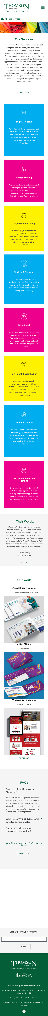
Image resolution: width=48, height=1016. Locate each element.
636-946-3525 (13, 986)
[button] (43, 7)
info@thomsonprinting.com (30, 986)
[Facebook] (24, 1011)
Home (4, 19)
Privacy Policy (15, 998)
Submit (24, 947)
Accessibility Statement (29, 998)
